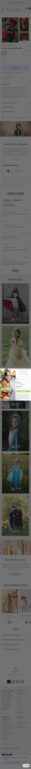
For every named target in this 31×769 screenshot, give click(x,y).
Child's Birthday (19, 386)
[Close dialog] (30, 369)
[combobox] (17, 384)
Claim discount (23, 391)
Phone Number (18, 382)
